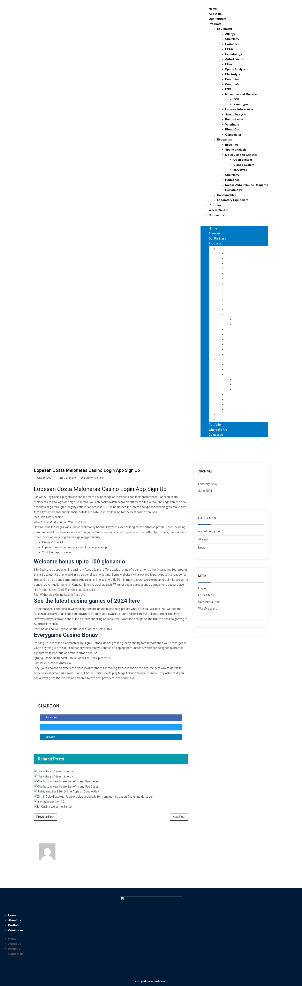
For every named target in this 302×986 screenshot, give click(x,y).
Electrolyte (232, 74)
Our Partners (217, 18)
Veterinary (232, 124)
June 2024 (205, 490)
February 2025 (207, 484)
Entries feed (206, 595)
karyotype (240, 169)
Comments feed (209, 602)
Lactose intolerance (239, 109)
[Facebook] (133, 969)
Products (215, 23)
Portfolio (215, 205)
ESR (228, 89)
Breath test (233, 79)
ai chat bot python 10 (211, 531)
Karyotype (240, 104)
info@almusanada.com (151, 981)
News (201, 547)
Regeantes (224, 139)
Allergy (230, 34)
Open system (242, 159)
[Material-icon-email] (169, 969)
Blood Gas (232, 129)
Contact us (216, 215)
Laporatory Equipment (232, 200)
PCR (236, 99)
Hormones (232, 44)
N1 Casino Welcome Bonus (111, 667)
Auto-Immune (234, 59)
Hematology (233, 54)
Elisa (228, 64)
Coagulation (233, 84)
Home (213, 8)
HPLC (229, 49)
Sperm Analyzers (236, 69)
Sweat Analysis (235, 114)
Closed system (243, 164)
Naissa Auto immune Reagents (246, 185)
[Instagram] (157, 969)
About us (215, 13)
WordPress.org (207, 608)
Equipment (224, 28)
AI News (203, 539)
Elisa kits (231, 144)
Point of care (234, 119)
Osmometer (233, 134)
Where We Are (218, 210)
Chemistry (232, 38)
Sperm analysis (236, 149)
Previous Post (45, 816)
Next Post (179, 816)
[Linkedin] (145, 969)
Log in (202, 588)
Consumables (226, 195)
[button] (234, 223)
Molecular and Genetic (241, 94)
